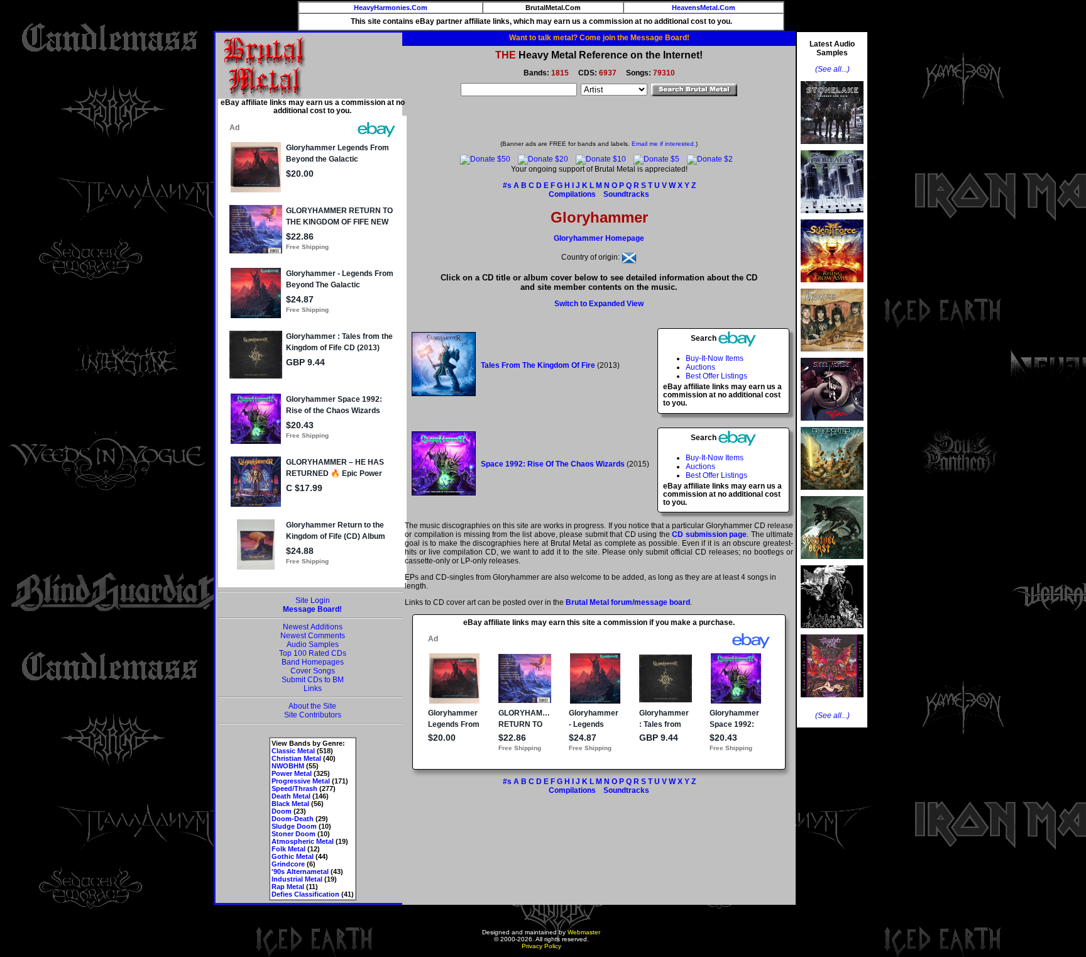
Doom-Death (293, 818)
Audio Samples (313, 644)
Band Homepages (313, 662)
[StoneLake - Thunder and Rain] (832, 147)
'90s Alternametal (300, 871)
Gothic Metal (293, 856)
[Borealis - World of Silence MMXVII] (832, 217)
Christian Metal (296, 758)
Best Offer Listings (716, 376)
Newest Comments (312, 635)
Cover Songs (312, 671)
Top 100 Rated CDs (312, 653)
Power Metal (292, 773)
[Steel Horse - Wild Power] (832, 424)
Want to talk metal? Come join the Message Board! (599, 37)
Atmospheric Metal (303, 841)
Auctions (700, 367)
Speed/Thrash (294, 788)
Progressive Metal (301, 781)
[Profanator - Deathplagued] (832, 632)
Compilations (572, 194)
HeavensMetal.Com (703, 7)
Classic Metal (293, 751)
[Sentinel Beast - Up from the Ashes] (832, 562)
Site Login (312, 600)
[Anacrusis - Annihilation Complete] (832, 355)
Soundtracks (626, 194)
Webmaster (584, 932)
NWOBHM (288, 766)
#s (507, 185)
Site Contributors (312, 715)
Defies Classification (305, 894)
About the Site (312, 706)
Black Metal (290, 803)
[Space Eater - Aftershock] (832, 493)
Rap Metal (288, 886)
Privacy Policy (541, 946)
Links (313, 688)
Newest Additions (313, 626)
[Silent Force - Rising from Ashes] (832, 286)
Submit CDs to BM (313, 679)
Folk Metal (288, 849)
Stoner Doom (293, 834)
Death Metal (291, 796)
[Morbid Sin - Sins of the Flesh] (832, 701)
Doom (282, 811)
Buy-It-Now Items (714, 358)
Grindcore (288, 864)
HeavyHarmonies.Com (390, 7)
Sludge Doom (294, 826)
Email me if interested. (664, 143)
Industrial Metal (297, 879)
